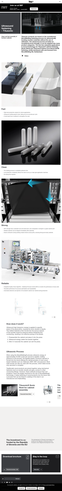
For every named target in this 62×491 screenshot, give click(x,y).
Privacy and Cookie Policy (48, 485)
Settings (41, 488)
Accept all (21, 488)
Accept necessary (31, 488)
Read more (34, 8)
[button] (55, 317)
